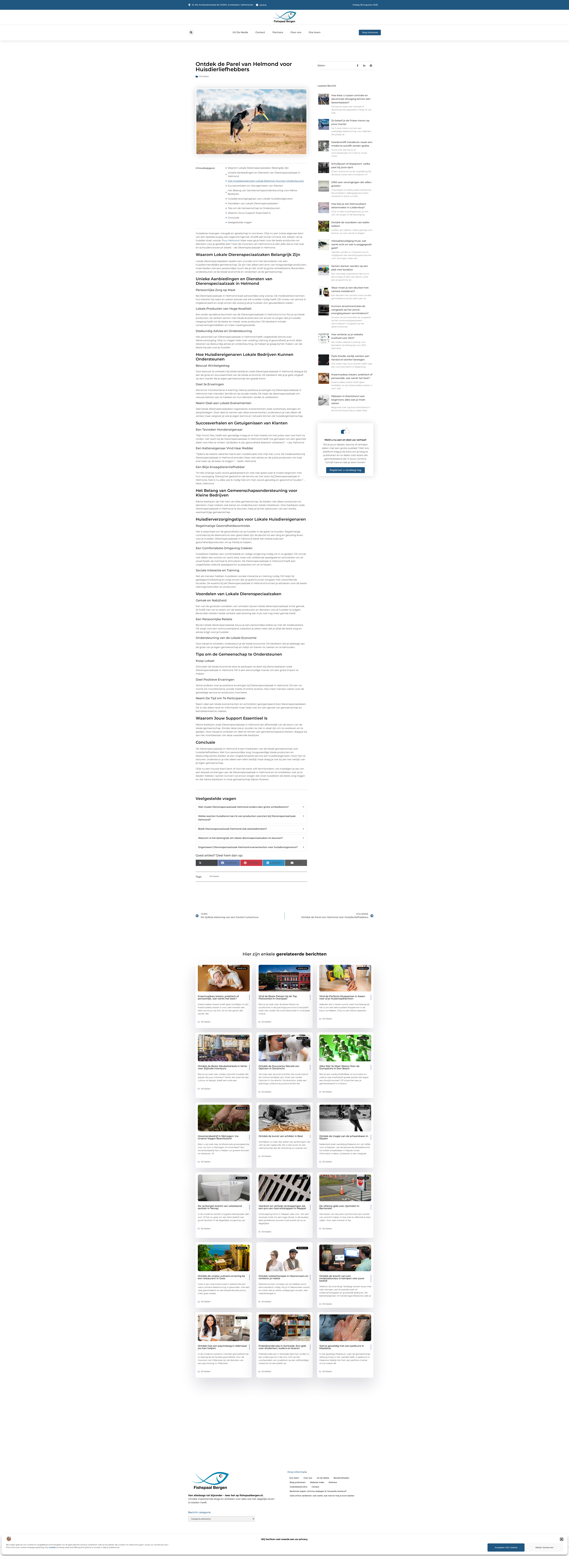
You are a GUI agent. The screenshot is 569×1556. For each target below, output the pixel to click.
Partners (277, 32)
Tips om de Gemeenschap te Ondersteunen (254, 208)
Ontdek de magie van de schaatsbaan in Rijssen (343, 1137)
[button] (561, 1539)
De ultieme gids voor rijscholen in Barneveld (339, 1207)
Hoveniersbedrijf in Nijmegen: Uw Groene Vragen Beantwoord (218, 1137)
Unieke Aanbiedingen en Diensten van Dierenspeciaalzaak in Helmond (264, 174)
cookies (52, 1547)
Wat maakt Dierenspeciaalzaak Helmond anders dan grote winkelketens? (251, 807)
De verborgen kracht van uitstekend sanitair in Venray (220, 1207)
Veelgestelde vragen (240, 222)
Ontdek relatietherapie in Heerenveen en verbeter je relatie (283, 1277)
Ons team (315, 32)
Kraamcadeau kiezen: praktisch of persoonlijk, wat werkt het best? (218, 997)
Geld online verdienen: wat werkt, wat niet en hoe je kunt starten (322, 1495)
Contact (260, 32)
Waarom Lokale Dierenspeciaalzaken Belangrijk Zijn (258, 168)
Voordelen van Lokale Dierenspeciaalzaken (253, 203)
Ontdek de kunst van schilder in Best (281, 1136)
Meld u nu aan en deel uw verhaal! (345, 439)
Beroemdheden (341, 1478)
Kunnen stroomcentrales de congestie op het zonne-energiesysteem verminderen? (350, 310)
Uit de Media (323, 1478)
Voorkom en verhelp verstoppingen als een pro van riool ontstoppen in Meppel (282, 1207)
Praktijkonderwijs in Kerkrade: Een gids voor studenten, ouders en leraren (282, 1347)
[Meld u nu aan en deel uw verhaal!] (345, 430)
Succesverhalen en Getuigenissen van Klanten (255, 185)
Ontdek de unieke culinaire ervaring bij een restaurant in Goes (221, 1277)
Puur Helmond (230, 240)
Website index (317, 1482)
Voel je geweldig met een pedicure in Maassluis (341, 1347)
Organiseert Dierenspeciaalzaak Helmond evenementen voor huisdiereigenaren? (251, 847)
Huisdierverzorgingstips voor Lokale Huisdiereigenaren (260, 198)
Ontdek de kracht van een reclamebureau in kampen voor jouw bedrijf (341, 1278)
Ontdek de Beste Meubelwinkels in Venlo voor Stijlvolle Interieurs (222, 1067)
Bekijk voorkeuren (545, 1547)
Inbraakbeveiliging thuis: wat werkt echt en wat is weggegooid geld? (351, 244)
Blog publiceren (298, 1482)
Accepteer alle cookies (506, 1547)
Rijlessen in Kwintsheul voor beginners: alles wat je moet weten (348, 400)
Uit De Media (240, 32)
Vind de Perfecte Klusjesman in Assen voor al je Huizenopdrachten (342, 997)
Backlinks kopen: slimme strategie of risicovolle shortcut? (318, 1491)
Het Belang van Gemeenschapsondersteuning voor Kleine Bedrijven (262, 192)
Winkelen (204, 76)
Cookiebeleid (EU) (298, 1487)
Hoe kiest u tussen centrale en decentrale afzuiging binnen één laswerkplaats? (351, 99)
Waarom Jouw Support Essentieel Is (249, 213)
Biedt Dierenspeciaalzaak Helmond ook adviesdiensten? (251, 828)
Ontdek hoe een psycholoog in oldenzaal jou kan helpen (222, 1347)
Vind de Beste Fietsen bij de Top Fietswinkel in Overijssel (278, 997)
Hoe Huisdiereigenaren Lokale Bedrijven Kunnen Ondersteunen (266, 181)
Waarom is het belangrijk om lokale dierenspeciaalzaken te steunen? (251, 838)
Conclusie (233, 217)
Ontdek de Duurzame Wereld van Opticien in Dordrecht (279, 1067)
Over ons (296, 32)
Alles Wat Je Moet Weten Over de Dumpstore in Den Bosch (339, 1067)
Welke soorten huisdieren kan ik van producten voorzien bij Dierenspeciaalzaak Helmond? (251, 818)
